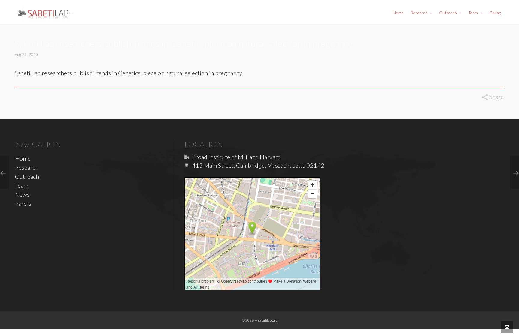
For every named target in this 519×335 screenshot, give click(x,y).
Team (21, 185)
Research (26, 167)
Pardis (23, 203)
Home (23, 158)
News (22, 194)
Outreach (27, 176)
